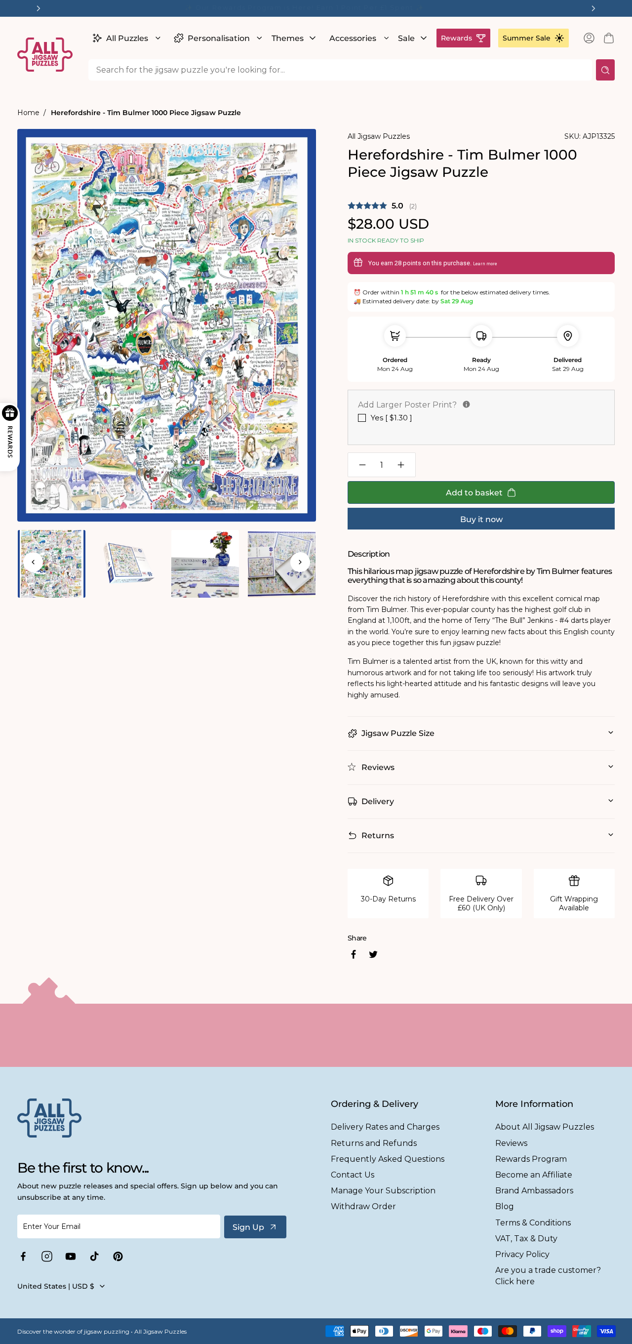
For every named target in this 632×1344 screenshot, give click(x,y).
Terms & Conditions (533, 1222)
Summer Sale (527, 38)
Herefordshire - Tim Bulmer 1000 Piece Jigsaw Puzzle (146, 112)
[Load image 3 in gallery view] (205, 563)
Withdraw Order (363, 1206)
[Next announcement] (593, 8)
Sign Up (248, 1227)
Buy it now (481, 519)
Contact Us (352, 1175)
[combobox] (340, 70)
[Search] (605, 70)
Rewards (456, 38)
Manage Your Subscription (383, 1190)
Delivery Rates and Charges (385, 1127)
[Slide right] (300, 562)
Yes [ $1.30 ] (391, 417)
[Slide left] (33, 562)
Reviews (511, 1143)
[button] (125, 38)
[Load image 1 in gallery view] (51, 563)
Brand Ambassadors (534, 1190)
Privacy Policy (522, 1254)
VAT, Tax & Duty (526, 1238)
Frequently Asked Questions (387, 1159)
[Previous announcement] (38, 8)
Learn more (485, 263)
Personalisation (219, 38)
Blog (504, 1206)
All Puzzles (127, 38)
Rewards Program (531, 1159)
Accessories (352, 38)
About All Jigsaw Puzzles (544, 1127)
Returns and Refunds (374, 1143)
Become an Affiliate (533, 1175)
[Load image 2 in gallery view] (128, 563)
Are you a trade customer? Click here (548, 1275)
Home (28, 112)
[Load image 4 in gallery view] (281, 563)
